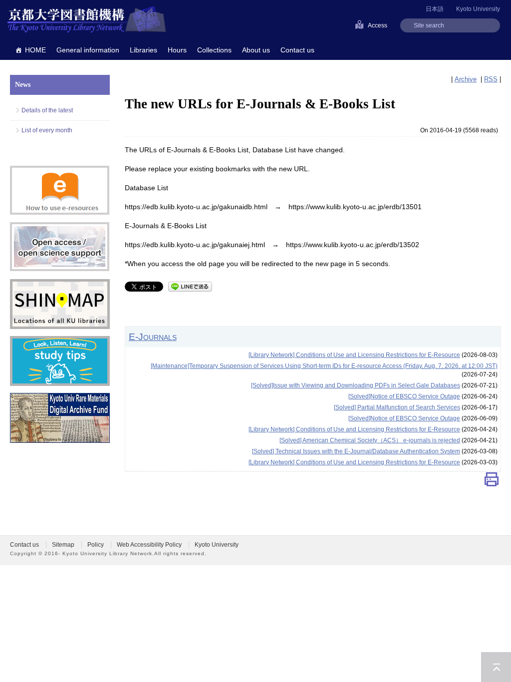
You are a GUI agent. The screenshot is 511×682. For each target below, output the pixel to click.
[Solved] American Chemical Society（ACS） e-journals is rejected (369, 440)
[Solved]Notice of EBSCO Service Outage (404, 396)
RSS (491, 79)
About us (256, 50)
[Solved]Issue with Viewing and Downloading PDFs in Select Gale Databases (355, 385)
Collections (214, 50)
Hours (177, 50)
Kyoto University (478, 8)
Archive (466, 79)
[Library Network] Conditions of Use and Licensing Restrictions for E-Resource (354, 354)
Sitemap (63, 544)
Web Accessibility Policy (149, 544)
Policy (95, 544)
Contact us (297, 50)
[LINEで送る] (190, 286)
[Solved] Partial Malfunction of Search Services (397, 407)
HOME (35, 50)
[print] (491, 481)
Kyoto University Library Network (86, 20)
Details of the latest (47, 110)
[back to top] (496, 667)
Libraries (143, 50)
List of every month (46, 130)
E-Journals (153, 336)
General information (87, 50)
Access (377, 25)
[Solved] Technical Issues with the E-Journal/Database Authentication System (356, 451)
